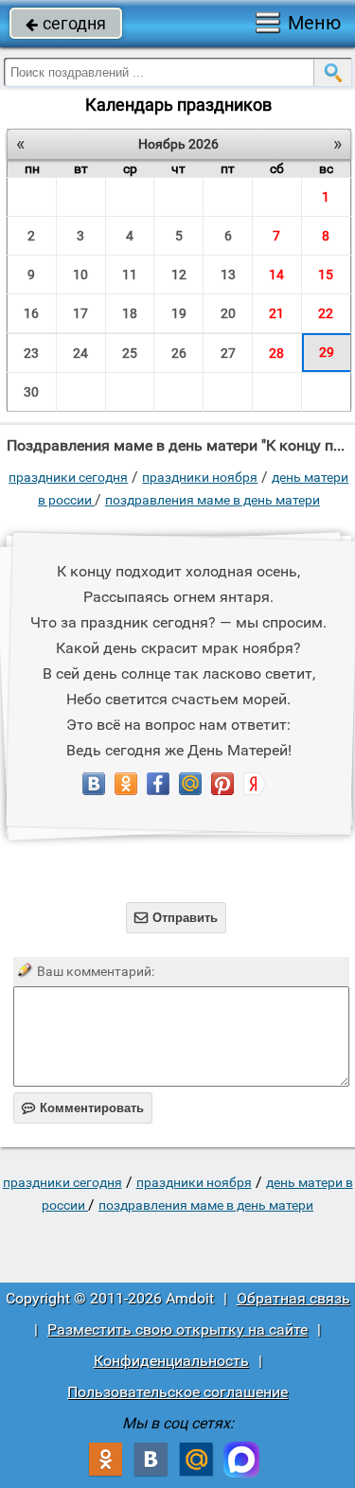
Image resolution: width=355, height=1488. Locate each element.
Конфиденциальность (171, 1361)
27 (228, 353)
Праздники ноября (199, 477)
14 (276, 274)
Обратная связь (293, 1298)
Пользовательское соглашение (177, 1392)
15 (325, 274)
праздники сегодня (68, 477)
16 (31, 313)
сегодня (66, 23)
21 (276, 313)
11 (129, 274)
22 (325, 313)
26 (178, 353)
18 (129, 313)
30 (31, 391)
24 (80, 353)
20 (228, 313)
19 (178, 313)
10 (80, 274)
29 (326, 352)
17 (80, 313)
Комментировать (83, 1108)
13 (228, 274)
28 (276, 353)
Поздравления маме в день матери (212, 499)
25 (129, 353)
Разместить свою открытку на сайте (177, 1329)
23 (31, 353)
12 (178, 274)
